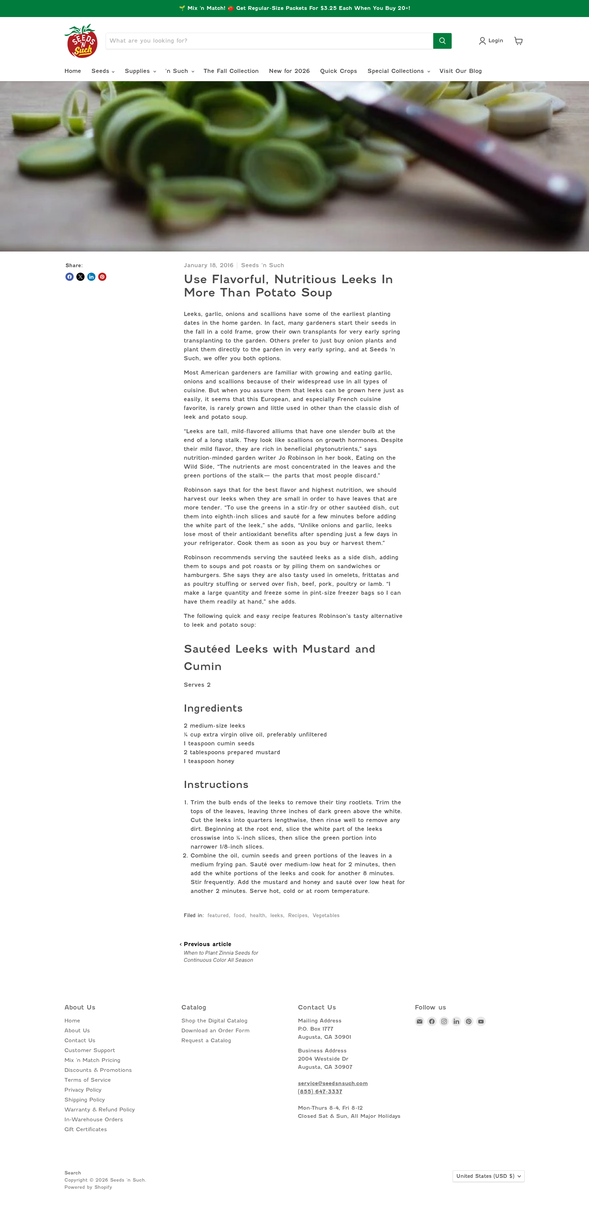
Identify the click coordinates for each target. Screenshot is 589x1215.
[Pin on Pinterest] (102, 277)
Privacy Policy (83, 1090)
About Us (77, 1031)
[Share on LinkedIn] (91, 277)
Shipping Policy (84, 1100)
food (239, 915)
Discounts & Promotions (98, 1070)
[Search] (442, 41)
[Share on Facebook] (69, 277)
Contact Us (79, 1040)
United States (485, 1176)
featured (218, 915)
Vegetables (326, 915)
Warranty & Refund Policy (99, 1110)
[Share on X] (80, 277)
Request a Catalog (206, 1040)
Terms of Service (87, 1080)
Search (72, 1172)
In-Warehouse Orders (93, 1120)
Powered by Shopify (88, 1187)
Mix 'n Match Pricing (92, 1060)
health (257, 915)
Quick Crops (338, 71)
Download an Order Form (215, 1031)
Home (72, 71)
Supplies (138, 71)
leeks (276, 915)
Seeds (101, 71)
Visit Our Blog (460, 71)
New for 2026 (289, 71)
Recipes (297, 915)
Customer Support (89, 1050)
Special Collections (396, 71)
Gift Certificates (85, 1129)
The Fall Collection (231, 71)
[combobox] (269, 41)
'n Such (178, 71)
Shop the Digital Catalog (214, 1021)
